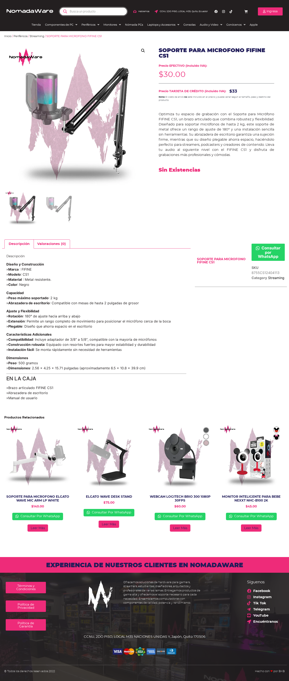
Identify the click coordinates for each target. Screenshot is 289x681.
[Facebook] (216, 11)
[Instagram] (223, 11)
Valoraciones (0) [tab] (51, 244)
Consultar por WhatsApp (269, 252)
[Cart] (246, 11)
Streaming (37, 36)
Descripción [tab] (19, 244)
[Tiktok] (231, 11)
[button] (143, 50)
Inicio (7, 36)
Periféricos (21, 36)
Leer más (38, 528)
